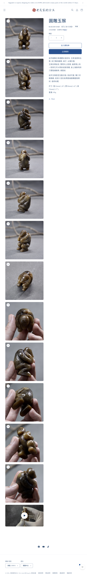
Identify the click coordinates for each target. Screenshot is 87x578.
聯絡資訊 (69, 573)
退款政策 (40, 573)
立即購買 (65, 52)
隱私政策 (47, 573)
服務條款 (55, 573)
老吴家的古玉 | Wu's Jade (17, 573)
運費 (65, 30)
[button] (4, 10)
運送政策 (62, 573)
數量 (50, 33)
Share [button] (53, 99)
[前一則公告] (4, 3)
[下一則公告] (83, 3)
